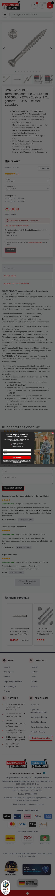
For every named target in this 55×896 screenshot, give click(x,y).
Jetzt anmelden (16, 458)
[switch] (5, 892)
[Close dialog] (52, 433)
